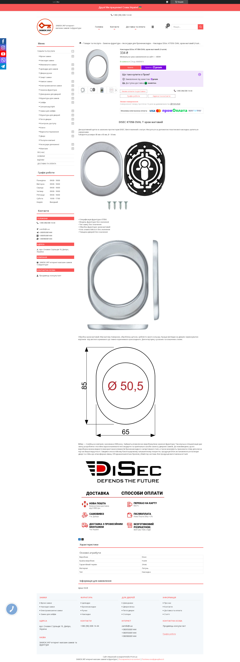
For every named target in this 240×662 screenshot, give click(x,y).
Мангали (44, 148)
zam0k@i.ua (44, 229)
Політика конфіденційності (153, 659)
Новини (41, 156)
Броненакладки (89, 606)
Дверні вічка (128, 606)
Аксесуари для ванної (49, 144)
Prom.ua (134, 657)
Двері (42, 136)
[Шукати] (200, 26)
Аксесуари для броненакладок (136, 43)
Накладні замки (47, 60)
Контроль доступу (48, 123)
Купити (130, 68)
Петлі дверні (45, 119)
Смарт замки (46, 77)
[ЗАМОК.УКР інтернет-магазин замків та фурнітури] (45, 26)
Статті (167, 614)
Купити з (148, 68)
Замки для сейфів (47, 111)
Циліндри (86, 603)
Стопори (127, 614)
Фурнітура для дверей (50, 115)
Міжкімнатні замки (48, 64)
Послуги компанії (47, 140)
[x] (82, 539)
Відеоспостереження (49, 131)
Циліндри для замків (49, 69)
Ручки (84, 610)
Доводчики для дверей (50, 94)
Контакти (114, 26)
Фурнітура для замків (49, 98)
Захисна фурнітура (111, 43)
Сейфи (43, 102)
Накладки (86, 614)
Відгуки (40, 160)
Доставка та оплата (135, 26)
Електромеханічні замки (51, 85)
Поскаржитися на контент (129, 659)
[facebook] (79, 539)
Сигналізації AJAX (47, 106)
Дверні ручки (46, 73)
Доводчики (128, 603)
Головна (99, 26)
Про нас (41, 152)
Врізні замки (45, 56)
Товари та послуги (92, 43)
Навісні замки (46, 81)
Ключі (42, 127)
